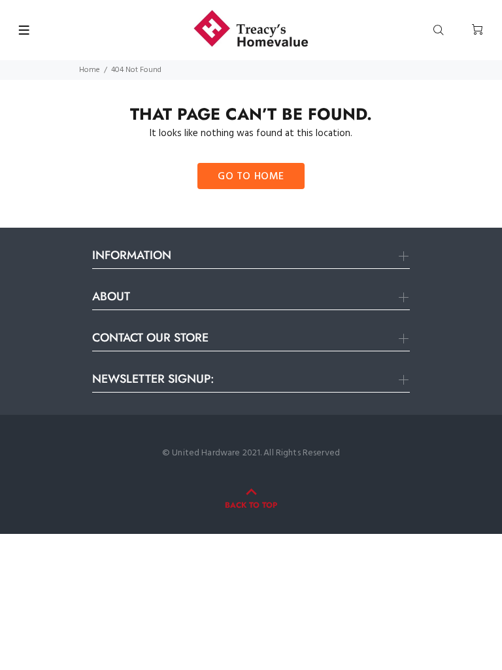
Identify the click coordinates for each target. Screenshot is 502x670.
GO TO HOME (251, 176)
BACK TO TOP (251, 505)
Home (89, 70)
